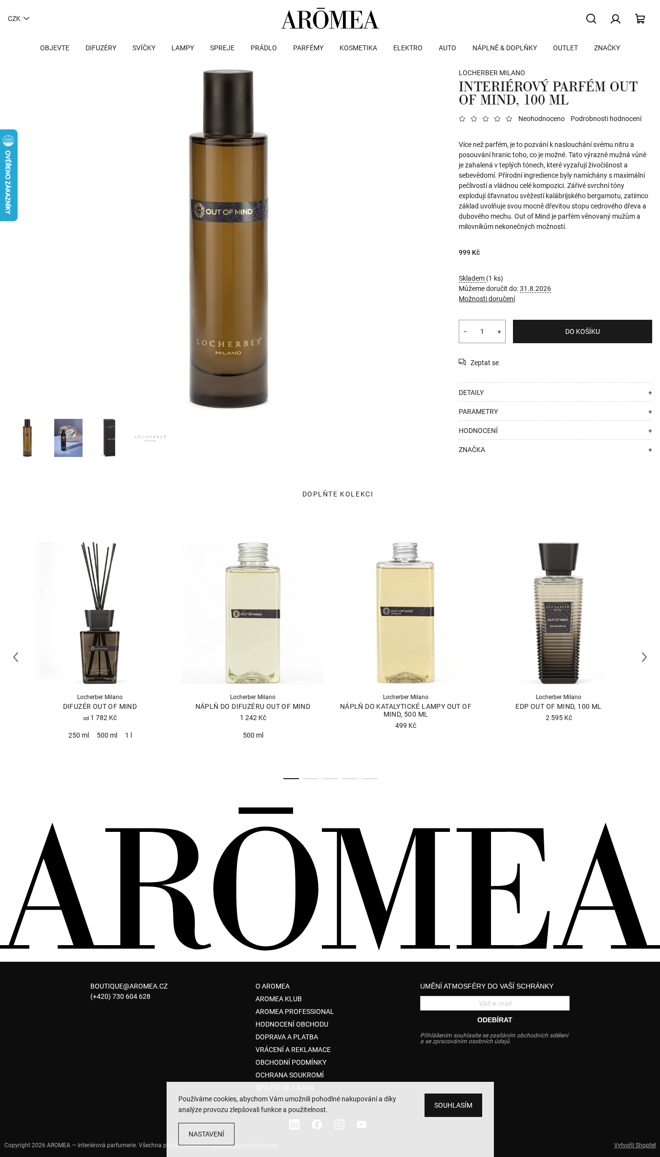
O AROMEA (272, 986)
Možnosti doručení (487, 299)
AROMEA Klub (278, 999)
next (644, 657)
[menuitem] (54, 48)
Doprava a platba (286, 1037)
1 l (128, 735)
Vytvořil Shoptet (635, 1145)
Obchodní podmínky (290, 1062)
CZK (14, 18)
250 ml (78, 735)
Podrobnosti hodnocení (606, 119)
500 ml (107, 735)
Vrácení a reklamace (293, 1050)
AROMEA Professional (294, 1011)
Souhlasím (453, 1105)
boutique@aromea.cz (129, 986)
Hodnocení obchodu (291, 1024)
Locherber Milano (492, 73)
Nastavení (206, 1134)
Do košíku (582, 331)
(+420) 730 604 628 (120, 996)
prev (15, 657)
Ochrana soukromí (289, 1075)
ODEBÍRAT (494, 1020)
